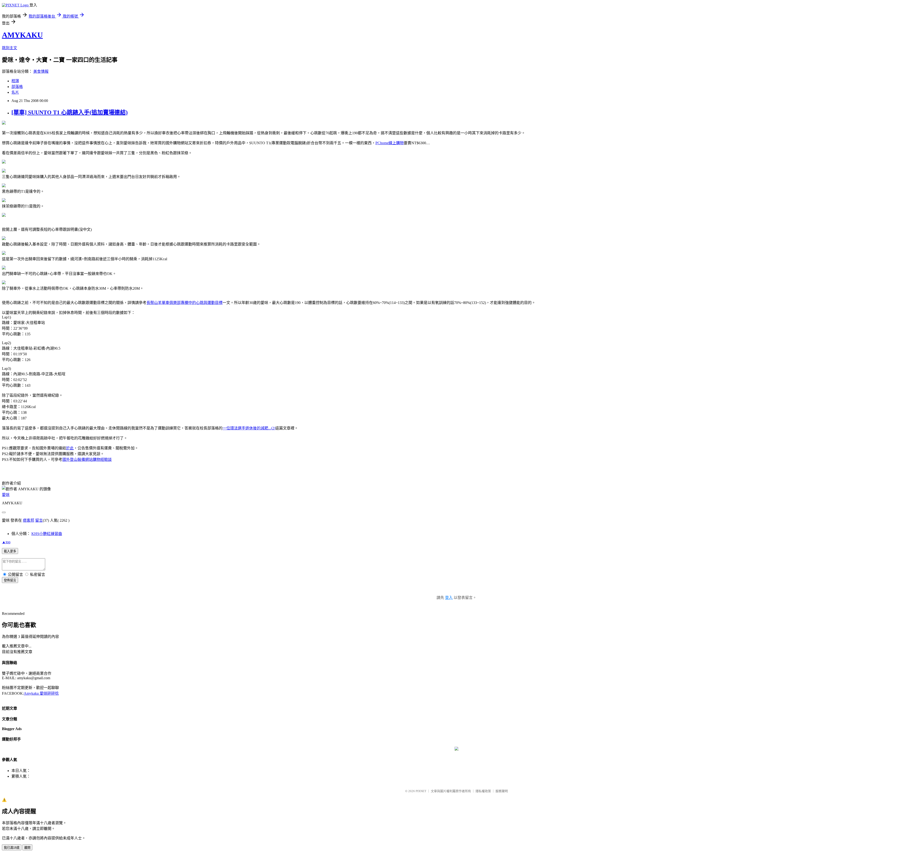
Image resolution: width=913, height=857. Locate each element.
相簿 (15, 81)
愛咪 (6, 495)
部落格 (17, 87)
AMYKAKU (22, 35)
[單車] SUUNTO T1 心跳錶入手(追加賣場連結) (69, 112)
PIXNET (421, 791)
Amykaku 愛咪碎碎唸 (41, 693)
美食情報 (41, 71)
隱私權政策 (483, 791)
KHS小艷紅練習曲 (46, 534)
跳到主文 (9, 48)
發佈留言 (10, 580)
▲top (6, 542)
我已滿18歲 (11, 847)
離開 (27, 847)
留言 (39, 520)
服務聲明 (501, 791)
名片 (15, 92)
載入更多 (10, 551)
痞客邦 (28, 520)
